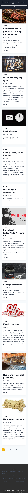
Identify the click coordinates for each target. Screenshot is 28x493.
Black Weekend (10, 131)
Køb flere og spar (11, 324)
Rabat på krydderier (12, 284)
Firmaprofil (7, 481)
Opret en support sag (19, 476)
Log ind (14, 469)
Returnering (22, 478)
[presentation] (14, 15)
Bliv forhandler (13, 478)
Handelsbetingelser (19, 481)
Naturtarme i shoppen (13, 419)
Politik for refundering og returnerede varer (12, 472)
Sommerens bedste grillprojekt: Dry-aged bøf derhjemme (13, 31)
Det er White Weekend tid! (13, 233)
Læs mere (6, 50)
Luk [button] (14, 6)
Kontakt (5, 478)
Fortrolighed (6, 476)
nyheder (5, 25)
